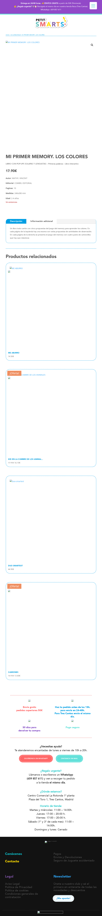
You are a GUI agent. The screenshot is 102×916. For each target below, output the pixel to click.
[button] (92, 45)
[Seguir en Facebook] (33, 870)
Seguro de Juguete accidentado (74, 860)
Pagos (57, 854)
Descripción (16, 221)
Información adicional (41, 221)
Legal (9, 876)
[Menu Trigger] (93, 5)
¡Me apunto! (63, 898)
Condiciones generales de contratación (21, 895)
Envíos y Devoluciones (68, 857)
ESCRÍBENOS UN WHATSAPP (36, 758)
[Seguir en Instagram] (20, 870)
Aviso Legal (12, 884)
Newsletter (62, 876)
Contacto (12, 861)
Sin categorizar (16, 35)
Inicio (7, 35)
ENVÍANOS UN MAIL (69, 758)
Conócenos (13, 854)
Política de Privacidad (18, 887)
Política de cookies (16, 890)
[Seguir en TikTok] (26, 870)
